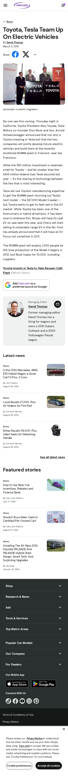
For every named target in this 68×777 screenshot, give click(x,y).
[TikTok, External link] (8, 701)
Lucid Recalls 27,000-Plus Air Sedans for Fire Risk (19, 403)
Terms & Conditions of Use (18, 714)
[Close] (64, 729)
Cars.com (24, 745)
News (9, 21)
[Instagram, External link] (29, 701)
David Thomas (15, 42)
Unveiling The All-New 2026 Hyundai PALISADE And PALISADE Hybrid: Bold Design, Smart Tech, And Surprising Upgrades (20, 553)
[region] (34, 751)
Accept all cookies (49, 765)
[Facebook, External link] (15, 701)
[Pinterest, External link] (36, 701)
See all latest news (52, 457)
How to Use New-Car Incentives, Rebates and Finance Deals (18, 488)
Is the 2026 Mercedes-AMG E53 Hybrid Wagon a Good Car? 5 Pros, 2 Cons (20, 373)
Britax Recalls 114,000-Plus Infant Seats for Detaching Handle (20, 434)
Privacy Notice (11, 721)
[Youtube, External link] (22, 701)
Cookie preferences (19, 765)
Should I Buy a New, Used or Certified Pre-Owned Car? (20, 519)
